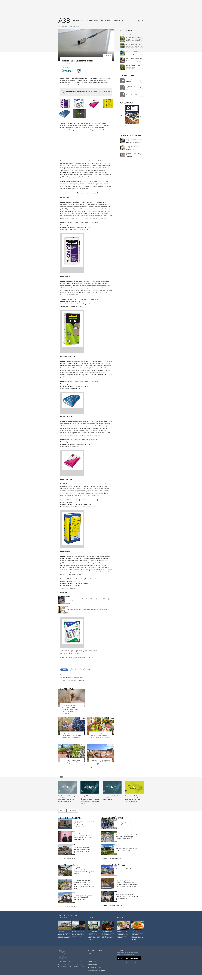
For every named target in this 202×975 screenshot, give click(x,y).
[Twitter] (71, 669)
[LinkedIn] (76, 669)
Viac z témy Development (67, 906)
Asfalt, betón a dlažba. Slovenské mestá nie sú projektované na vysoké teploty (126, 871)
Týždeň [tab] (123, 34)
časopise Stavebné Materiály (84, 657)
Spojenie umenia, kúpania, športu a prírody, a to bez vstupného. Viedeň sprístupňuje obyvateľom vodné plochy (133, 53)
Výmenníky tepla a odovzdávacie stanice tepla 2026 (133, 87)
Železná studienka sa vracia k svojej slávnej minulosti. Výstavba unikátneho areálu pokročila (134, 39)
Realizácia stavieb (67, 675)
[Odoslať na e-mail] (84, 669)
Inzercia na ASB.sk (93, 961)
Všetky (62, 810)
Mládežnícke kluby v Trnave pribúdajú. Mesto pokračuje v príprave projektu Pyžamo (83, 849)
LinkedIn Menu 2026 (131, 95)
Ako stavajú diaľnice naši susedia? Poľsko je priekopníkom (133, 66)
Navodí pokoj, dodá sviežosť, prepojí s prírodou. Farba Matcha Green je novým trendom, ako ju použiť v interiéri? (94, 935)
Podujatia (125, 75)
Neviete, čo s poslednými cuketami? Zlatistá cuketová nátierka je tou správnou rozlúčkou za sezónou (137, 935)
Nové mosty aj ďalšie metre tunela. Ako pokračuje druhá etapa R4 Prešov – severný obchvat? (127, 836)
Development (105, 20)
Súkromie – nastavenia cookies (96, 970)
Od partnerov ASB (128, 135)
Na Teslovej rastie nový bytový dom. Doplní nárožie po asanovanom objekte (83, 897)
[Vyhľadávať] (142, 20)
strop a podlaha (78, 677)
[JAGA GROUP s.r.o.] (62, 953)
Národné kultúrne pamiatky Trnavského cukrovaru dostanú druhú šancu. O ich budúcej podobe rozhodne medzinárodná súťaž (84, 884)
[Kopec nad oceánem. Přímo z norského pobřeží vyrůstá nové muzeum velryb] (78, 925)
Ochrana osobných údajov (95, 967)
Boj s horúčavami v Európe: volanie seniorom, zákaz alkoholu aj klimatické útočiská (127, 896)
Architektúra (78, 20)
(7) (108, 55)
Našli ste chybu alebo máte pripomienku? (73, 680)
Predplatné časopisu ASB (95, 959)
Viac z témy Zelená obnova (110, 905)
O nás (89, 953)
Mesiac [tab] (130, 34)
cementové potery (67, 677)
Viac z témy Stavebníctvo (110, 858)
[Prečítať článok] (67, 787)
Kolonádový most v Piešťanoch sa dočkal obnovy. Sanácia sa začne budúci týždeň (134, 45)
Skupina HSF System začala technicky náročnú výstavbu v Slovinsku (134, 154)
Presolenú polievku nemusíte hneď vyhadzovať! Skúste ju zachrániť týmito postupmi (123, 934)
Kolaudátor (72, 810)
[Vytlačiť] (89, 669)
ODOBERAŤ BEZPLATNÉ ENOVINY (128, 958)
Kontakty (90, 956)
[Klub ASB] (139, 20)
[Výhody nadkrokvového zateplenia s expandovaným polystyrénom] (64, 609)
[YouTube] (80, 669)
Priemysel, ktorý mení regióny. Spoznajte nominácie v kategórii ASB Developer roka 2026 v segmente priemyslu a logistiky (89, 799)
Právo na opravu (92, 964)
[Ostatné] (122, 20)
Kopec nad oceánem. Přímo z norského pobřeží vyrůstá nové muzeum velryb (78, 934)
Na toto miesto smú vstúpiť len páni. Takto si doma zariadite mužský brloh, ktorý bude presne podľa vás (108, 934)
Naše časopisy (126, 103)
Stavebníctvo (92, 20)
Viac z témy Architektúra (67, 858)
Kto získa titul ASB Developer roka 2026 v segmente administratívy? (112, 797)
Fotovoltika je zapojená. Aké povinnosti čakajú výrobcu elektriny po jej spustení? (134, 60)
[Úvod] (64, 20)
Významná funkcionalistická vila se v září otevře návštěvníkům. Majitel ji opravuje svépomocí (64, 934)
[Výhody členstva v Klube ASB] (63, 92)
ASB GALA (116, 20)
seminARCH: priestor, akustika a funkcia (134, 80)
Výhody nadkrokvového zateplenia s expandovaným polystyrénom (86, 609)
